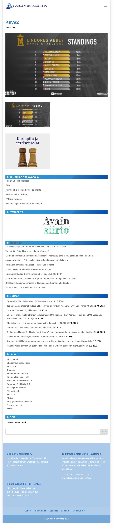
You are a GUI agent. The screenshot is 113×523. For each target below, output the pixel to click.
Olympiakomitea (14, 405)
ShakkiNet (11, 366)
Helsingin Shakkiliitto (16, 387)
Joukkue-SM (79, 511)
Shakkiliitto (40, 511)
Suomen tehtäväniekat (17, 373)
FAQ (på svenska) (13, 199)
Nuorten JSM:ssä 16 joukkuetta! (22, 310)
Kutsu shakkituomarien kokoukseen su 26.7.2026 (28, 269)
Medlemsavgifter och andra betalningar (23, 203)
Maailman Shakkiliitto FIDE (19, 380)
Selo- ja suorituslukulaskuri (19, 401)
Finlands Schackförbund (16, 194)
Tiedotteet (16, 242)
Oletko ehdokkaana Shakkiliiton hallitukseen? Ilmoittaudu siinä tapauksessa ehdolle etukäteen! (49, 256)
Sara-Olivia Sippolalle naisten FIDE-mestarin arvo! (30, 301)
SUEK (10, 408)
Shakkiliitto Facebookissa (18, 363)
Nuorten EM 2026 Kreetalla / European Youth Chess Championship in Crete (40, 278)
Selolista (11, 394)
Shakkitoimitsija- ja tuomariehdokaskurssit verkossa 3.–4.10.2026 (35, 246)
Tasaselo (11, 370)
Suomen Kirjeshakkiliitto (18, 377)
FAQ (7, 185)
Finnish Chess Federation (17, 181)
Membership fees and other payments (23, 190)
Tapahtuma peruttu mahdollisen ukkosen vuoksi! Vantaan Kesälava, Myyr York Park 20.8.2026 (51, 306)
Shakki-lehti (12, 359)
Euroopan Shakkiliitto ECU (19, 384)
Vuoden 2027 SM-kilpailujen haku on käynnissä (27, 251)
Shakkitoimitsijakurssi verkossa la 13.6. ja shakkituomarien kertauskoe (38, 283)
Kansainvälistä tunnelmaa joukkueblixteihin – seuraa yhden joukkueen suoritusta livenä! (47, 346)
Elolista (10, 398)
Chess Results (13, 391)
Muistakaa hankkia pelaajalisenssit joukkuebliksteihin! (30, 265)
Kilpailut (65, 511)
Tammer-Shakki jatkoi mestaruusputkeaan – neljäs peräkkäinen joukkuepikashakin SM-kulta (50, 341)
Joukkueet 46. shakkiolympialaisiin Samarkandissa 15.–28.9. (35, 336)
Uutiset (28, 511)
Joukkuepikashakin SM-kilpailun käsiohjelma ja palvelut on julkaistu (36, 260)
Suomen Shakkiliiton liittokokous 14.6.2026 (25, 287)
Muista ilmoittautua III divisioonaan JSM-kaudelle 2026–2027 (33, 274)
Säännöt (54, 511)
